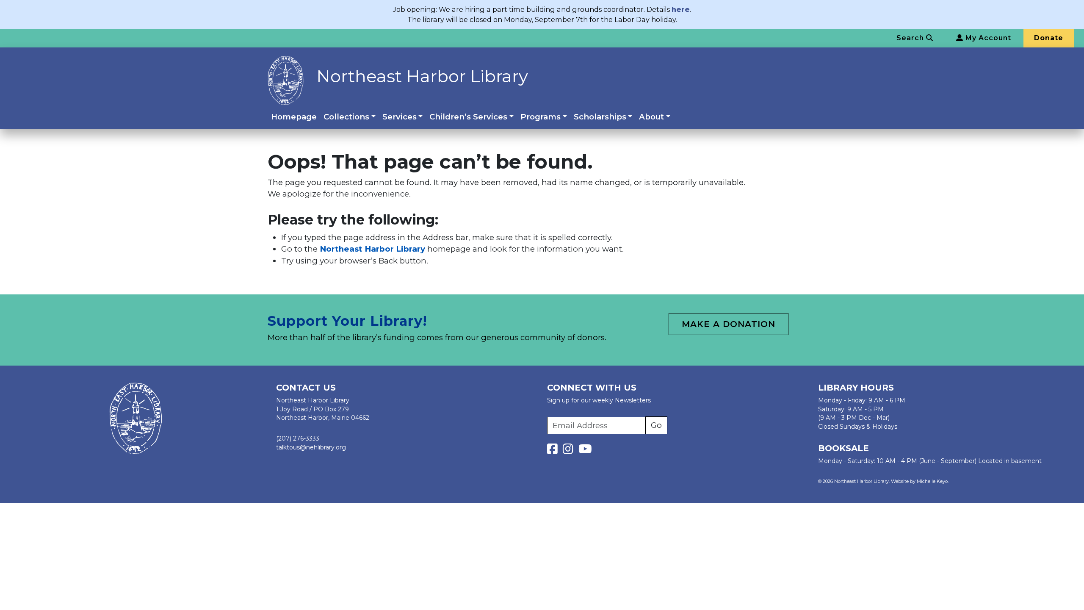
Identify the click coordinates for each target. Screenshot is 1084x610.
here (681, 9)
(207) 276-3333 (297, 438)
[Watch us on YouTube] (585, 451)
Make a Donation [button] (728, 324)
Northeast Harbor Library (422, 76)
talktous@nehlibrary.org (311, 447)
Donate (1048, 38)
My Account (987, 38)
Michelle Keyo (932, 481)
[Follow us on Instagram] (570, 451)
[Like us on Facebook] (554, 451)
